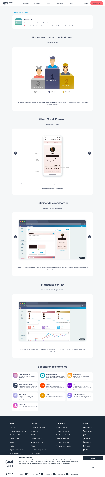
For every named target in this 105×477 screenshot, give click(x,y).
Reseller (48, 3)
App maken (34, 431)
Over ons (12, 427)
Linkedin (87, 442)
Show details (74, 474)
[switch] (41, 474)
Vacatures (13, 442)
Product (25, 3)
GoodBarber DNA (15, 435)
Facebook (88, 427)
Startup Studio (14, 438)
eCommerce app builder (38, 427)
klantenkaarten (40, 184)
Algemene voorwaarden (17, 450)
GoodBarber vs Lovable (63, 442)
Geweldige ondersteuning (18, 431)
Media (12, 446)
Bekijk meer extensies (21, 12)
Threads (87, 446)
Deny (93, 467)
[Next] (89, 153)
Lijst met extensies (36, 438)
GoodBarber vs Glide (62, 438)
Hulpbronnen (59, 3)
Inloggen (85, 3)
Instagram (88, 431)
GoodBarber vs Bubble (63, 431)
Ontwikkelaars (35, 453)
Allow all (93, 458)
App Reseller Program (37, 442)
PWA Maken (34, 435)
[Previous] (15, 153)
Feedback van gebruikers (38, 450)
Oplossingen (36, 3)
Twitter (87, 435)
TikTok (87, 450)
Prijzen (70, 3)
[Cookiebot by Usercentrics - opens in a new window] (9, 474)
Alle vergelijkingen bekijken (64, 446)
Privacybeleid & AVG (16, 453)
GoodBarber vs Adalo (62, 427)
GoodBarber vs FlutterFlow (64, 435)
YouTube (88, 438)
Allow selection (93, 463)
